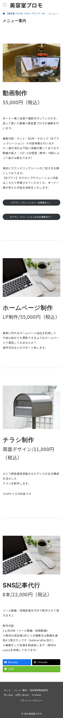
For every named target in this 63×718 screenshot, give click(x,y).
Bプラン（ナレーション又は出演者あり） (31, 216)
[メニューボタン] (5, 5)
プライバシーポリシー (31, 700)
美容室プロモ (26, 5)
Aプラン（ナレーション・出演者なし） (31, 202)
